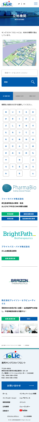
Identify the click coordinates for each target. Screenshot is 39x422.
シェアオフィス (25, 398)
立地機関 (6, 406)
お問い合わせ (14, 385)
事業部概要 (6, 402)
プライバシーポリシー (13, 416)
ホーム (5, 394)
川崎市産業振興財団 (16, 419)
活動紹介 (6, 411)
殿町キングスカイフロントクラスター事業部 (12, 345)
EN (24, 4)
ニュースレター (25, 406)
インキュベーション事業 (28, 394)
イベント (23, 402)
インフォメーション (9, 398)
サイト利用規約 (28, 416)
